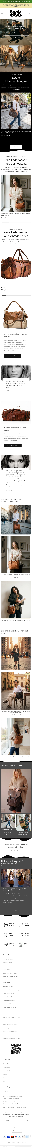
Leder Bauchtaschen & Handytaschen (13, 989)
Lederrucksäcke (7, 1004)
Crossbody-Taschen (8, 1028)
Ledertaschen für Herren (9, 1007)
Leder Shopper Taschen (9, 996)
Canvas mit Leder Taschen (10, 973)
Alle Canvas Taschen (8, 959)
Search (5, 1081)
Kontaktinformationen (21, 1142)
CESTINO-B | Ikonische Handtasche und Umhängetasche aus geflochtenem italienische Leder (16, 575)
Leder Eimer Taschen (8, 993)
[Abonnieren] (27, 1120)
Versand (13, 1142)
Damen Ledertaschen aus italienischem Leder (16, 620)
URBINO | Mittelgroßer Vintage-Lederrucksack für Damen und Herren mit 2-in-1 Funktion (16, 712)
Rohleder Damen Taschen (10, 1035)
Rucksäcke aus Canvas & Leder (23, 833)
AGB (9, 1142)
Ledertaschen (16, 37)
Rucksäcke (6, 966)
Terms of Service (7, 1063)
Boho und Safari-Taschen (10, 1031)
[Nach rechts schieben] (19, 910)
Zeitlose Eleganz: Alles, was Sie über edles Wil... (14, 890)
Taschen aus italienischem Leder (12, 1017)
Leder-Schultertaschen (9, 1000)
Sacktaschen (8, 1139)
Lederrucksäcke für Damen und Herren (15, 757)
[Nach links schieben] (12, 910)
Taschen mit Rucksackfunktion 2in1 (12, 1014)
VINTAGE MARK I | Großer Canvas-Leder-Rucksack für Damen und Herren (8, 831)
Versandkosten (7, 1070)
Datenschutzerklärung (25, 1139)
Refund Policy (6, 1067)
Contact (5, 1074)
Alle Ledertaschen (8, 986)
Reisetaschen (6, 969)
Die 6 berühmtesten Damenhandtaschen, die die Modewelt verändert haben (15, 1102)
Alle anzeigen (4, 865)
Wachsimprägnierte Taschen (10, 976)
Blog (4, 1077)
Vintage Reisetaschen (13, 445)
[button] (2, 13)
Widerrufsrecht (16, 1139)
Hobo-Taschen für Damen (10, 1024)
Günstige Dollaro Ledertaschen (11, 1038)
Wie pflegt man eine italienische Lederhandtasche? (11, 1092)
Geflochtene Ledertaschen (10, 1021)
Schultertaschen (7, 962)
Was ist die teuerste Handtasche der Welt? (14, 1107)
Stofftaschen (16, 33)
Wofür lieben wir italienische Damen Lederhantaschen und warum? (12, 1097)
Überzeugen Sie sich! (13, 356)
